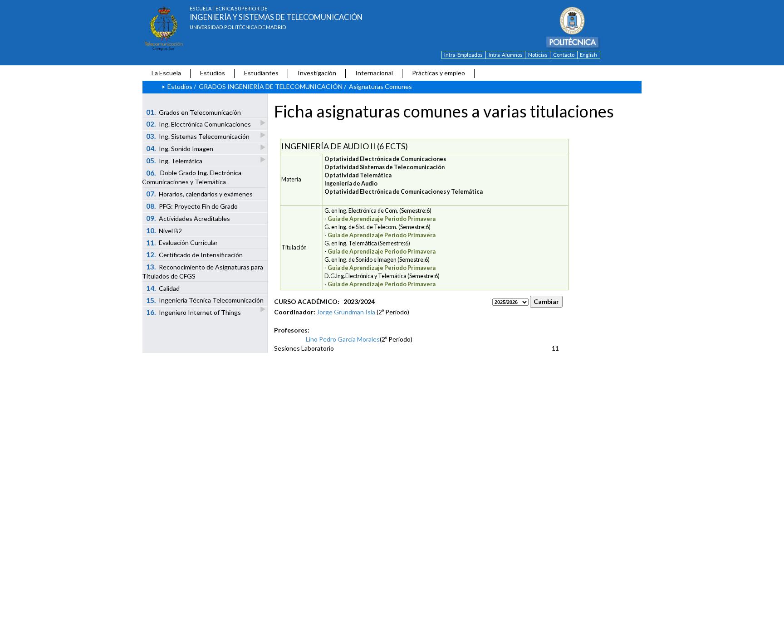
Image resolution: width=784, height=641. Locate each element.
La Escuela (166, 73)
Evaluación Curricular (182, 243)
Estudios (212, 73)
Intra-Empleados (463, 55)
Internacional (374, 73)
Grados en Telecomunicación (193, 112)
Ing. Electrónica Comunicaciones (198, 124)
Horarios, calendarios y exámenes (199, 194)
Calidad (163, 288)
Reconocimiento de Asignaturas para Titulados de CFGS (202, 271)
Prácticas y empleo (438, 73)
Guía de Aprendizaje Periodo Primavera (382, 218)
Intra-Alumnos (506, 55)
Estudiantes (261, 73)
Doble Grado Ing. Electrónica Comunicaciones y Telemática (191, 177)
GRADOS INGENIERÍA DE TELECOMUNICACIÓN (271, 86)
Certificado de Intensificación (194, 254)
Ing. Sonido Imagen (180, 148)
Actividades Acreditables (188, 218)
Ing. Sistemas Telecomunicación (198, 136)
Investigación (317, 73)
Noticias (538, 55)
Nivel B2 (164, 230)
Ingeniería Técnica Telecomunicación (205, 300)
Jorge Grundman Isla (346, 312)
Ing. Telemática (174, 161)
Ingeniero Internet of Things (193, 312)
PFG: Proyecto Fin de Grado (192, 206)
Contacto (563, 55)
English (588, 55)
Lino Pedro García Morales (343, 339)
